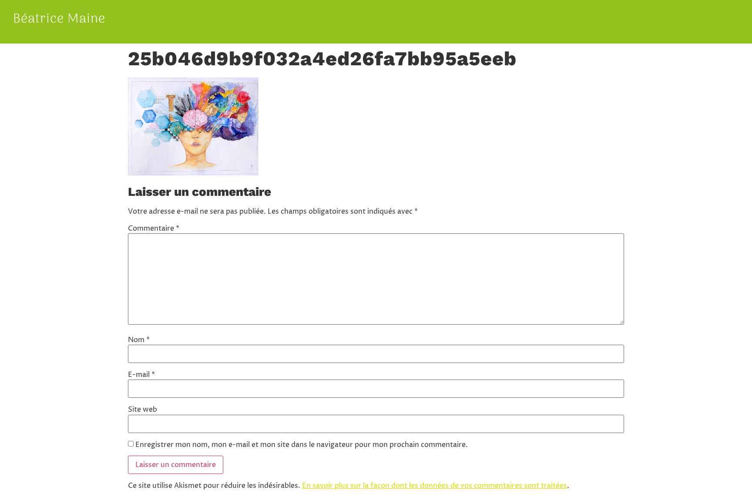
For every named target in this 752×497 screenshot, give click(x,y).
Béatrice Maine (59, 19)
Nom (139, 339)
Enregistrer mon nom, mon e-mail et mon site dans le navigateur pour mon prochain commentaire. (301, 444)
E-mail (141, 374)
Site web (142, 409)
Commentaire (153, 228)
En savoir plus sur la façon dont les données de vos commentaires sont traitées (434, 485)
